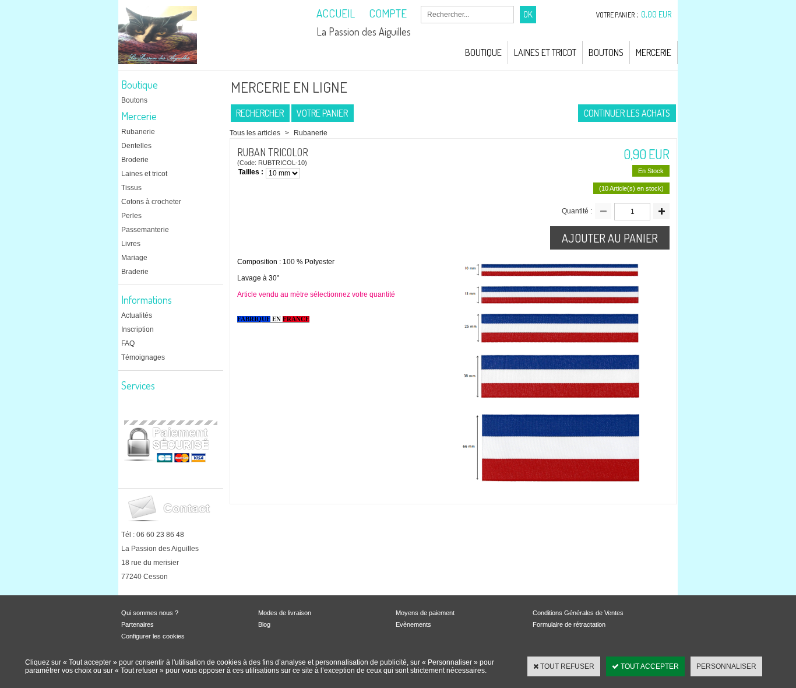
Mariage (134, 258)
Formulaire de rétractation (569, 624)
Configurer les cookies (153, 636)
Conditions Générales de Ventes (578, 612)
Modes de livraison (284, 612)
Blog (264, 624)
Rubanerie (138, 132)
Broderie (135, 160)
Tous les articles (255, 133)
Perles (131, 216)
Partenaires (137, 624)
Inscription (137, 329)
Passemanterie (145, 230)
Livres (130, 244)
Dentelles (136, 146)
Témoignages (143, 357)
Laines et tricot (144, 174)
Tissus (131, 188)
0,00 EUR (656, 14)
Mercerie (653, 52)
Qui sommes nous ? (149, 612)
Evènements (413, 624)
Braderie (135, 272)
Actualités (136, 315)
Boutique (483, 52)
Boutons (606, 52)
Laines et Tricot (545, 52)
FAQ (128, 343)
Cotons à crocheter (151, 202)
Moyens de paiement (425, 612)
